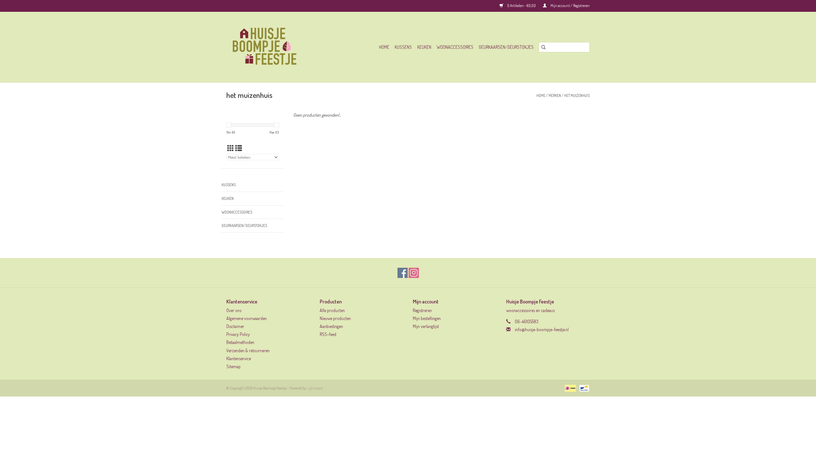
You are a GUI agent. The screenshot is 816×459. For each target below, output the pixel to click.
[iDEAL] (569, 387)
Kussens (403, 47)
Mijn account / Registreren (570, 5)
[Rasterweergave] (230, 148)
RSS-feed (328, 334)
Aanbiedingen (331, 326)
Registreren (422, 310)
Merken (555, 95)
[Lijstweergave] (238, 148)
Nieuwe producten (335, 318)
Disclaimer (235, 326)
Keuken (424, 47)
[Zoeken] (543, 47)
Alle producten (332, 310)
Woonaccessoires (455, 47)
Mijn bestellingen (427, 318)
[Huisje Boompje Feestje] (275, 47)
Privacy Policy (238, 334)
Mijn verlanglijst (426, 326)
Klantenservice (238, 358)
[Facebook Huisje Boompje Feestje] (402, 273)
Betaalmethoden (240, 342)
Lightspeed (315, 388)
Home (384, 47)
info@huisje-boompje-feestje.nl (542, 329)
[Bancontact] (583, 387)
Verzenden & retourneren (248, 350)
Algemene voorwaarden (246, 318)
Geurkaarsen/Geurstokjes (506, 47)
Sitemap (233, 366)
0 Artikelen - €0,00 (521, 5)
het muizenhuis (577, 95)
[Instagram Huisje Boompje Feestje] (414, 273)
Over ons (233, 310)
